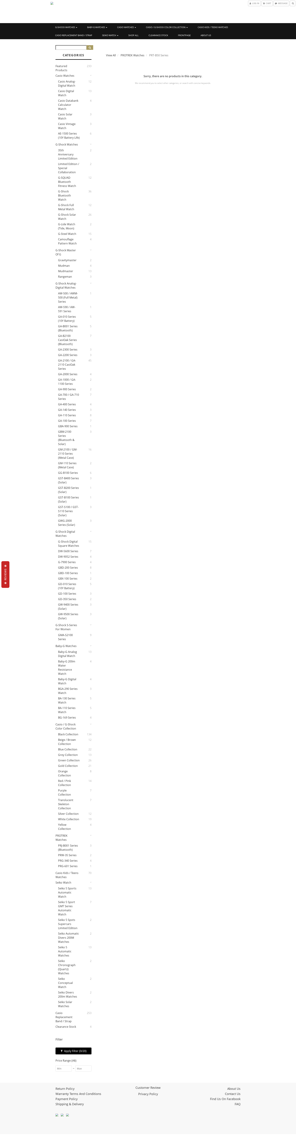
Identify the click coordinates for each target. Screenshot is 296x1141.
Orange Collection (64, 773)
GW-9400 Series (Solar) (68, 607)
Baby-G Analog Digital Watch (67, 654)
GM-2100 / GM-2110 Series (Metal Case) (67, 454)
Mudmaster (65, 271)
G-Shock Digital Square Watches (68, 544)
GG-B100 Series (68, 473)
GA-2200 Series (67, 355)
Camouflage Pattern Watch (67, 241)
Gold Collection (68, 766)
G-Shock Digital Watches (65, 534)
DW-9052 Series (68, 557)
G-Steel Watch (67, 234)
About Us (206, 35)
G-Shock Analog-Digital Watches (66, 285)
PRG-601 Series (68, 866)
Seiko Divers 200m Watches (67, 994)
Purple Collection (64, 792)
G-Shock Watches (65, 27)
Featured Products (61, 68)
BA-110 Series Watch (67, 710)
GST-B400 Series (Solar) (68, 480)
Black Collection (68, 734)
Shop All (133, 35)
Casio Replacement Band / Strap (73, 35)
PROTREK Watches (61, 838)
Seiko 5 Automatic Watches (64, 951)
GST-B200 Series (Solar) (68, 490)
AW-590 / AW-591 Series (66, 309)
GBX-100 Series (67, 578)
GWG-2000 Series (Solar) (66, 523)
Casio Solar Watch (65, 116)
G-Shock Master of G (66, 252)
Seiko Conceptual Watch (65, 983)
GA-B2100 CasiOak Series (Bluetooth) (67, 340)
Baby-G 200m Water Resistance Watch (66, 668)
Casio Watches (125, 27)
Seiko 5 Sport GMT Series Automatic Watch (66, 908)
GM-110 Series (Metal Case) (67, 465)
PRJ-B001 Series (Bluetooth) (68, 848)
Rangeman (65, 276)
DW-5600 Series (68, 551)
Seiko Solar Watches (65, 1004)
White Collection (68, 819)
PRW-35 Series (67, 855)
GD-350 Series (67, 599)
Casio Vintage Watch (67, 126)
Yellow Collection (64, 827)
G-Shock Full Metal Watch (66, 207)
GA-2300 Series (67, 349)
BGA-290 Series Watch (68, 691)
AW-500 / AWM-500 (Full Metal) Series (68, 297)
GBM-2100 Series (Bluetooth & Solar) (66, 438)
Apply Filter (75, 1051)
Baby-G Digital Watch (67, 681)
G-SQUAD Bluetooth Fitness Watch (67, 182)
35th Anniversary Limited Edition (67, 154)
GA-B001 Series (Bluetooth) (68, 328)
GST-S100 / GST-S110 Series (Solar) (68, 511)
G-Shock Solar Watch (67, 217)
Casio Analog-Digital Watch (67, 83)
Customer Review (148, 1088)
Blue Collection (67, 749)
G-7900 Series (67, 562)
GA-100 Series (67, 421)
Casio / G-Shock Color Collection (166, 27)
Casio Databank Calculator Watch (68, 105)
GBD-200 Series (68, 567)
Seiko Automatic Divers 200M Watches (68, 938)
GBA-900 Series (68, 426)
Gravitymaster (67, 260)
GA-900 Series (67, 389)
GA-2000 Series (67, 374)
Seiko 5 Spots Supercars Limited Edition (67, 924)
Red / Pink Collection (64, 783)
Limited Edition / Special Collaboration (68, 168)
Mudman (64, 266)
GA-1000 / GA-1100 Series (67, 382)
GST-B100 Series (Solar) (68, 499)
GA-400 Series (67, 404)
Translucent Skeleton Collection (65, 804)
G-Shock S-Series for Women (66, 627)
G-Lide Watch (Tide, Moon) (66, 226)
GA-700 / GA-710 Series (68, 397)
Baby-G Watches (96, 27)
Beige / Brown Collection (67, 742)
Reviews (5, 574)
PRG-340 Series (68, 861)
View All (111, 55)
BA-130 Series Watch (67, 700)
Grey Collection (68, 755)
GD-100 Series (67, 593)
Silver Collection (68, 814)
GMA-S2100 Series (65, 637)
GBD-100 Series (68, 573)
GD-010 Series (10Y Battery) (67, 586)
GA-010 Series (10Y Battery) (67, 319)
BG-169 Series (67, 717)
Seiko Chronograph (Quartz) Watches (67, 967)
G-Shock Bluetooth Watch (64, 195)
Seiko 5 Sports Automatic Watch (67, 892)
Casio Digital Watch (66, 93)
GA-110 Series (67, 415)
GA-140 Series (67, 410)
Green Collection (69, 760)
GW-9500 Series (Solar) (68, 616)
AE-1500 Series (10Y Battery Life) (69, 136)
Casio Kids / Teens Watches (213, 27)
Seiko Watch (109, 35)
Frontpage (184, 35)
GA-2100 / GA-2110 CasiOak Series (67, 365)
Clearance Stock (158, 35)
